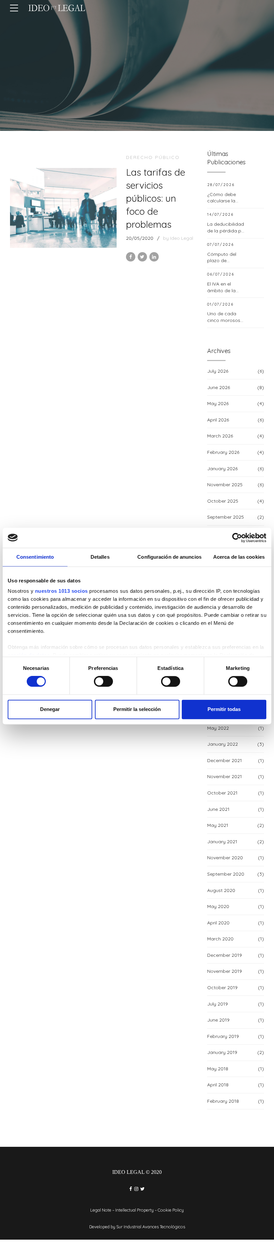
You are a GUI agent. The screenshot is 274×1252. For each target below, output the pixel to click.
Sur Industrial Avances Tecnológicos (150, 1226)
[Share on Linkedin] (154, 256)
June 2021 (218, 809)
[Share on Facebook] (130, 256)
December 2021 (224, 760)
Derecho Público (153, 157)
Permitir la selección (137, 709)
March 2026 (220, 436)
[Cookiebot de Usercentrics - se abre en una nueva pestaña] (237, 538)
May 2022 (218, 728)
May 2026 (218, 403)
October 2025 (222, 501)
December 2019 (224, 955)
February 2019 (223, 1036)
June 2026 (218, 387)
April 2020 (218, 923)
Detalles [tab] (100, 557)
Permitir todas (224, 709)
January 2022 (222, 744)
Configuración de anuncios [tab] (169, 557)
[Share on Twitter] (142, 256)
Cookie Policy (171, 1210)
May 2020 (218, 906)
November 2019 (224, 971)
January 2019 (222, 1052)
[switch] (103, 681)
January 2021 (222, 842)
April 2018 (218, 1085)
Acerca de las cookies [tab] (239, 557)
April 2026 (218, 420)
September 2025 (225, 517)
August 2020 (221, 890)
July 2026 (217, 371)
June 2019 (218, 1020)
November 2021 (224, 776)
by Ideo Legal (178, 238)
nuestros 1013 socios (61, 591)
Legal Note (100, 1210)
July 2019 (217, 1004)
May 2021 (217, 825)
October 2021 (222, 793)
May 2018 (217, 1069)
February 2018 (223, 1101)
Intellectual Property (134, 1210)
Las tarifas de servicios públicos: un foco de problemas (155, 198)
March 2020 (220, 939)
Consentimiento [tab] (35, 557)
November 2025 (225, 485)
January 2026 (222, 469)
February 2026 (223, 452)
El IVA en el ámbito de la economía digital (226, 290)
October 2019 (222, 988)
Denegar (50, 709)
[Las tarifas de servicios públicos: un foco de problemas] (63, 208)
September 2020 (225, 874)
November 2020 (225, 858)
